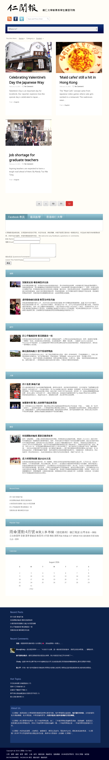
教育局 (40, 535)
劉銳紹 (33, 535)
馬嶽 (61, 535)
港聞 (56, 535)
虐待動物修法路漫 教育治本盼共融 (38, 299)
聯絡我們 (44, 757)
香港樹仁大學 (54, 217)
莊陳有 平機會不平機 (17, 690)
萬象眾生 (49, 754)
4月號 (30, 531)
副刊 (35, 754)
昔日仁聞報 (79, 754)
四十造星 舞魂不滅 (31, 384)
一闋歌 (93, 532)
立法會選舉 (15, 535)
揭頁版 (87, 754)
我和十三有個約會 (16, 686)
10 (53, 203)
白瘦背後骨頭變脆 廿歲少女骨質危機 (22, 503)
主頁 (8, 754)
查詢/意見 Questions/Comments (17, 257)
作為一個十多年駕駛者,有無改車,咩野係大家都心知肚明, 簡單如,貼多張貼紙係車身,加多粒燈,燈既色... (57, 668)
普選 (93, 535)
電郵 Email (9, 242)
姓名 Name (9, 239)
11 (61, 203)
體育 (26, 754)
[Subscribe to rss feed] (9, 18)
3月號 (46, 535)
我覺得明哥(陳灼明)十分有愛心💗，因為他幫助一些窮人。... (42, 643)
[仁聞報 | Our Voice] (40, 14)
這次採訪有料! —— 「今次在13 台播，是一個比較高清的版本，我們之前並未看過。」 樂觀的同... (60, 649)
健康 (17, 754)
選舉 (27, 535)
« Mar (31, 589)
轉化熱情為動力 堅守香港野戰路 (37, 351)
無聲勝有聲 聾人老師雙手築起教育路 (39, 402)
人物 (30, 754)
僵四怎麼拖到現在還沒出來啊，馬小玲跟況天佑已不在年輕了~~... (51, 655)
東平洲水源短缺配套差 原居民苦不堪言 (23, 693)
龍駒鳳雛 (57, 754)
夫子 (71, 535)
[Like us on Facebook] (15, 18)
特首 (81, 535)
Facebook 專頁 (16, 217)
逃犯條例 (87, 535)
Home (21, 38)
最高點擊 (35, 217)
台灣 (82, 532)
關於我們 (36, 757)
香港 (87, 532)
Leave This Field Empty (14, 260)
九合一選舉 (14, 539)
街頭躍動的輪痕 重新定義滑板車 (37, 435)
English (39, 38)
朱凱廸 (66, 535)
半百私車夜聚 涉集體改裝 (19, 683)
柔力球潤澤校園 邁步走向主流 (36, 458)
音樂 (23, 535)
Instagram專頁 (12, 757)
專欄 (51, 532)
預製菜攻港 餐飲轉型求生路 (35, 282)
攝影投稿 (41, 754)
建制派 (76, 535)
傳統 (52, 535)
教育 (21, 754)
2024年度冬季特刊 (67, 754)
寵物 (97, 535)
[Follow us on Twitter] (21, 18)
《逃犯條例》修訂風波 (67, 532)
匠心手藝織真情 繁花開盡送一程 (37, 335)
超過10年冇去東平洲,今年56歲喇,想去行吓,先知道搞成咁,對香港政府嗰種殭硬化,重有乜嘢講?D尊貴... (57, 661)
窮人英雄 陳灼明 (16, 697)
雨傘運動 (17, 531)
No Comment (28, 86)
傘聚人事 (41, 532)
